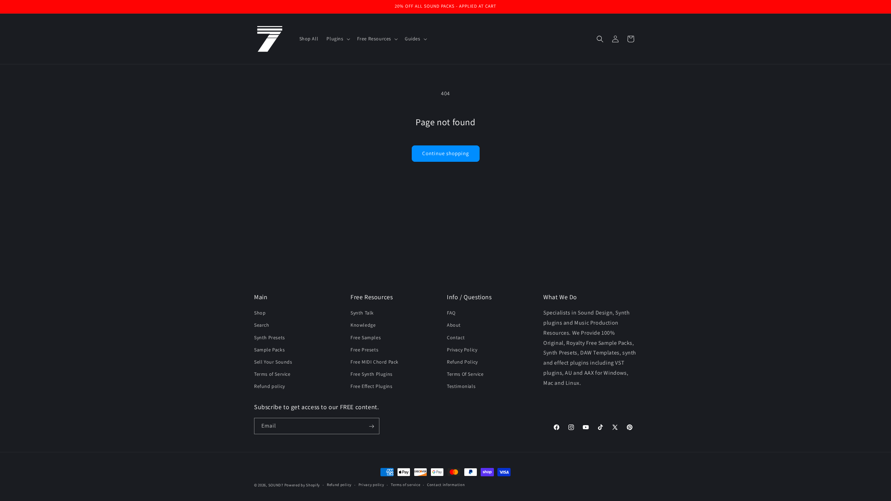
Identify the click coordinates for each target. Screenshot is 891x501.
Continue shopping (445, 153)
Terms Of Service (465, 374)
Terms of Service (272, 374)
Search (261, 325)
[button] (337, 38)
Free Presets (364, 349)
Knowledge (363, 325)
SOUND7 (275, 485)
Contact (456, 337)
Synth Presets (269, 337)
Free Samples (365, 337)
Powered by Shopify (302, 485)
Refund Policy (462, 362)
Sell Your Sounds (273, 362)
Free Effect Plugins (371, 386)
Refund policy (269, 386)
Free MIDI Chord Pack (374, 362)
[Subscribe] (371, 426)
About (454, 325)
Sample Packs (269, 349)
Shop (260, 313)
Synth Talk (362, 313)
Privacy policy (371, 484)
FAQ (451, 313)
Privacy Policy (462, 349)
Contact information (446, 484)
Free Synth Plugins (371, 374)
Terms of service (405, 484)
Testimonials (461, 386)
